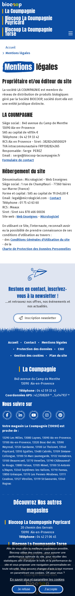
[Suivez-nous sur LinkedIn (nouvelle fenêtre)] (20, 415)
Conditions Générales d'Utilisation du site (40, 239)
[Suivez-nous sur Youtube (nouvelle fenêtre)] (33, 415)
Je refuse (24, 589)
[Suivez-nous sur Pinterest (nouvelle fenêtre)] (60, 415)
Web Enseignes (27, 216)
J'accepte (50, 589)
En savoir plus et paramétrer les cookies (37, 579)
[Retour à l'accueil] (17, 5)
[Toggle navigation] (70, 34)
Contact (55, 198)
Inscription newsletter (40, 318)
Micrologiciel (49, 216)
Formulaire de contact (18, 160)
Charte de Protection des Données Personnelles (36, 249)
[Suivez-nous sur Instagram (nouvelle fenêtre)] (47, 415)
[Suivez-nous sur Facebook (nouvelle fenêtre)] (7, 415)
